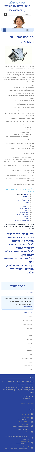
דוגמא (27, 432)
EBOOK (29, 317)
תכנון (27, 202)
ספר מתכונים (25, 441)
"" (23, 214)
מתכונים (29, 351)
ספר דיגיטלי (25, 446)
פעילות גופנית (25, 216)
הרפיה (27, 218)
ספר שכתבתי (17, 286)
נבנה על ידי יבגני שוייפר (27, 403)
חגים (30, 336)
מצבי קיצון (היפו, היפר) (22, 200)
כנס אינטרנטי (25, 417)
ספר (30, 362)
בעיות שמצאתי (27, 324)
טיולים (30, 343)
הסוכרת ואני (28, 328)
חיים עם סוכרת (21, 220)
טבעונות (29, 339)
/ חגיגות (24, 208)
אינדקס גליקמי (27, 321)
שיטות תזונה (28, 366)
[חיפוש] (5, 14)
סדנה (30, 354)
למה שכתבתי (28, 306)
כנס (30, 347)
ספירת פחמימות (27, 358)
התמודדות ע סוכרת (26, 332)
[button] (27, 30)
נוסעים (25, 206)
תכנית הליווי (25, 424)
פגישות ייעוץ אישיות (23, 422)
